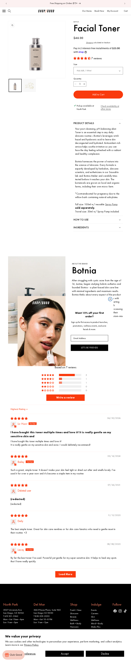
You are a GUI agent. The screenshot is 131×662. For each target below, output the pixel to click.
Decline (105, 653)
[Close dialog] (110, 299)
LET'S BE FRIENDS (89, 347)
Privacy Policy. (31, 645)
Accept (65, 653)
